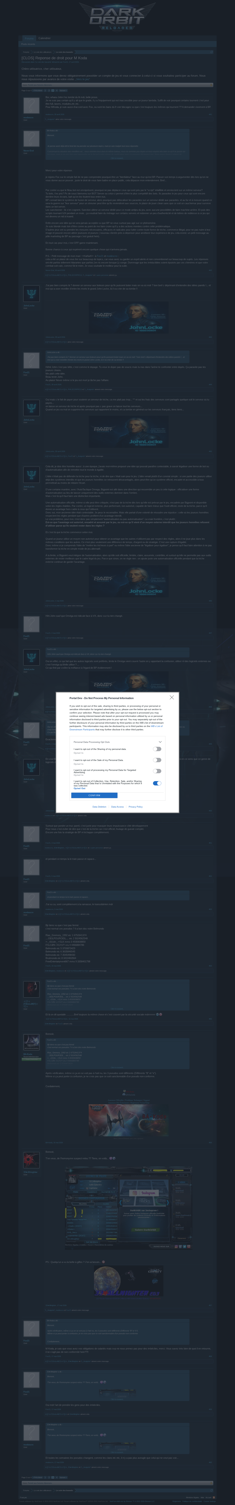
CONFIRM (94, 795)
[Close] (173, 698)
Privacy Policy (136, 806)
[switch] (157, 749)
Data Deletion (99, 806)
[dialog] (117, 752)
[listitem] (117, 742)
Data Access (117, 806)
